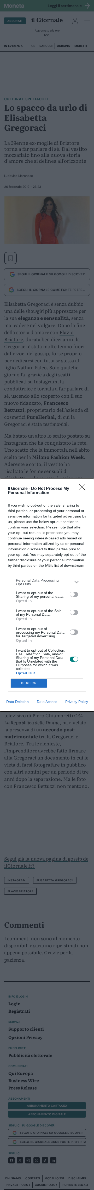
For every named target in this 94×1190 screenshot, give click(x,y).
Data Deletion (17, 702)
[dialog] (47, 595)
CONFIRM (29, 683)
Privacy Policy (76, 702)
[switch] (74, 594)
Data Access (47, 702)
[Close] (84, 489)
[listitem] (47, 582)
